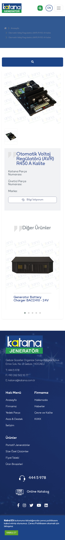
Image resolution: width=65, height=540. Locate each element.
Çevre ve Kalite (43, 413)
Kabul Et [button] (11, 533)
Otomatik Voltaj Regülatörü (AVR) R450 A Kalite (30, 33)
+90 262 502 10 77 (18, 375)
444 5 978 (13, 370)
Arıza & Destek (14, 419)
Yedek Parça (13, 413)
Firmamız (11, 406)
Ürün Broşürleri (14, 464)
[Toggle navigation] (58, 8)
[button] (25, 313)
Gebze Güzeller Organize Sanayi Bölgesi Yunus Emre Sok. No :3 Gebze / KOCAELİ (32, 362)
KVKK (37, 419)
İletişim (10, 425)
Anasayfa (15, 28)
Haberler (39, 406)
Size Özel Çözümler (17, 451)
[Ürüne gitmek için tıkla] (32, 265)
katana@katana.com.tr (21, 380)
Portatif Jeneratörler (18, 445)
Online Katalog (37, 491)
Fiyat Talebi (12, 458)
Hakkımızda (41, 400)
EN (49, 8)
